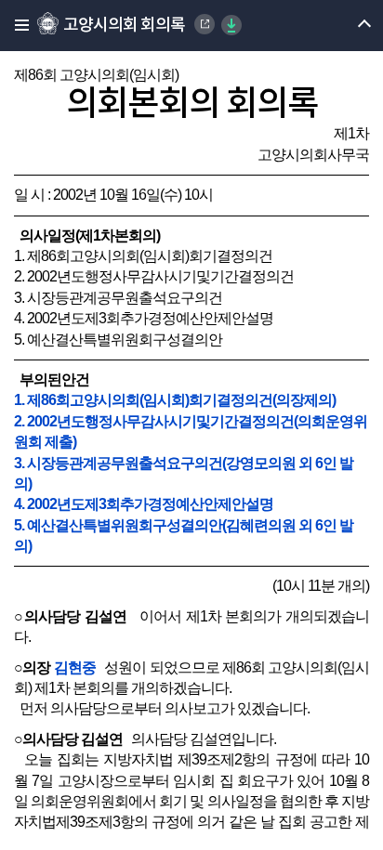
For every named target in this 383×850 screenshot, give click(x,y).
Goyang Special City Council (204, 24)
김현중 (75, 667)
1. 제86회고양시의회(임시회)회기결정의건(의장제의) (175, 400)
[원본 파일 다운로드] (231, 25)
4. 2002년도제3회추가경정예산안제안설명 (143, 504)
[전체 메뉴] (16, 26)
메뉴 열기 (348, 25)
